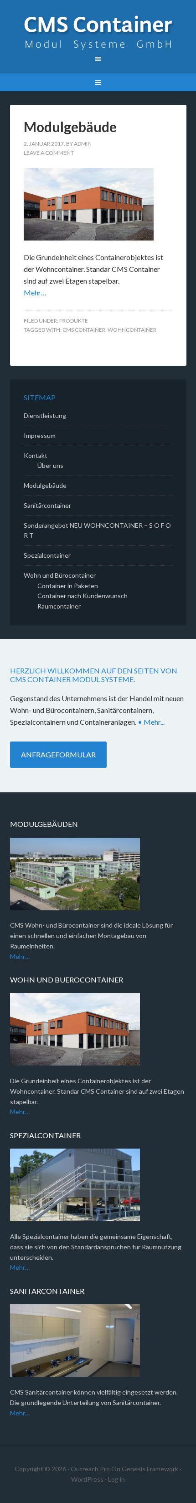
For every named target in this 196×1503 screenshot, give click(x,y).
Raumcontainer (59, 606)
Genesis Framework (150, 1469)
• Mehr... (151, 721)
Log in (116, 1479)
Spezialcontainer (47, 555)
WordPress (87, 1479)
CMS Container (83, 329)
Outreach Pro (90, 1469)
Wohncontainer (132, 329)
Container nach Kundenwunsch (82, 595)
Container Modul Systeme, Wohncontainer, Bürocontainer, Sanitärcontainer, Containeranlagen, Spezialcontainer (98, 31)
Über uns (50, 465)
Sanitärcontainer (47, 505)
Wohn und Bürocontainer (60, 575)
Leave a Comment (49, 152)
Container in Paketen (67, 585)
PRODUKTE (73, 320)
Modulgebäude (70, 126)
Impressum (40, 435)
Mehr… (35, 292)
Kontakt (35, 455)
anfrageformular (58, 754)
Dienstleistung (45, 415)
